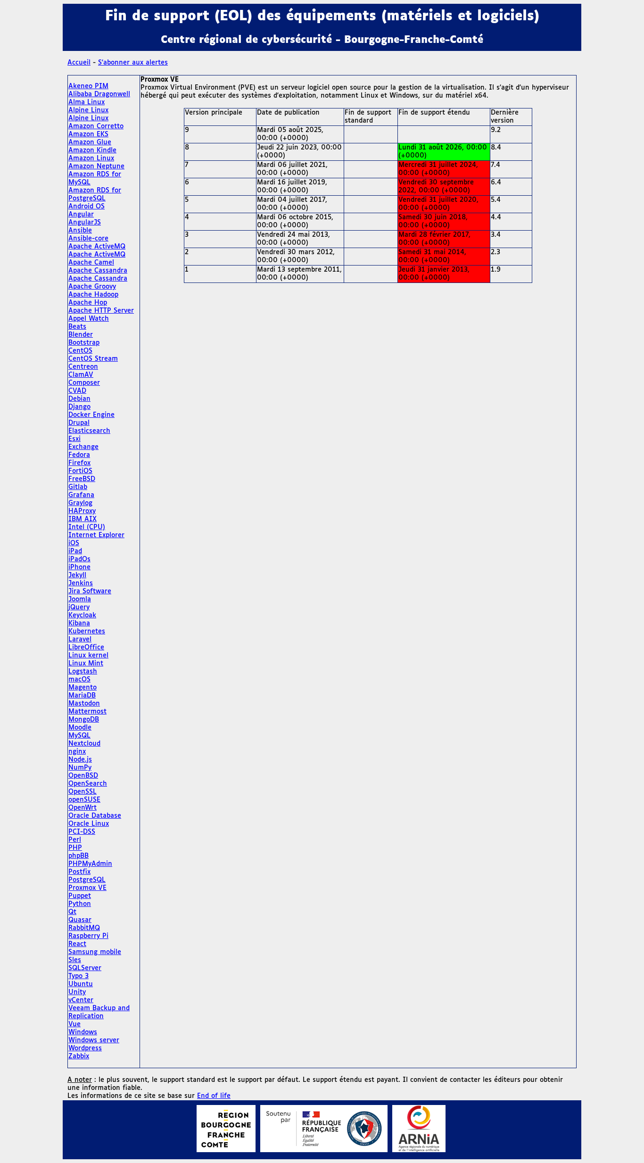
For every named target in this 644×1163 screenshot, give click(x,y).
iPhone (79, 567)
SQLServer (84, 968)
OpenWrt (82, 808)
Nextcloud (84, 743)
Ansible (80, 230)
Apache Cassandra (97, 270)
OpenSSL (82, 792)
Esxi (74, 439)
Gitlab (77, 487)
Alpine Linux (88, 110)
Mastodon (84, 703)
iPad (75, 551)
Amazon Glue (89, 142)
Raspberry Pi (88, 936)
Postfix (79, 872)
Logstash (82, 671)
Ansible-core (88, 238)
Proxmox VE (87, 888)
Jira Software (89, 591)
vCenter (80, 1000)
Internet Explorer (96, 535)
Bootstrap (83, 343)
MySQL (79, 735)
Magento (82, 687)
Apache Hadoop (93, 294)
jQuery (79, 607)
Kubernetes (86, 631)
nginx (77, 751)
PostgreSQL (87, 880)
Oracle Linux (88, 824)
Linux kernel (88, 655)
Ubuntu (80, 984)
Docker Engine (91, 415)
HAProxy (82, 511)
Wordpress (85, 1048)
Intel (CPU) (86, 527)
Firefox (79, 463)
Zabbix (78, 1056)
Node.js (80, 759)
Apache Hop (87, 302)
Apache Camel (91, 262)
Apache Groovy (92, 286)
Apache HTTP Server (101, 310)
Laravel (79, 639)
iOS (73, 543)
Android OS (86, 206)
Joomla (79, 599)
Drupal (79, 423)
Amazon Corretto (96, 126)
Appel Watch (88, 319)
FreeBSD (81, 479)
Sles (74, 960)
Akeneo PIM (88, 86)
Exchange (83, 447)
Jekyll (77, 575)
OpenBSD (83, 776)
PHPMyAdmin (90, 864)
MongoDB (83, 719)
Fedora (79, 455)
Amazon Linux (91, 158)
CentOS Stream (93, 359)
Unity (77, 992)
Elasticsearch (89, 431)
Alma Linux (86, 102)
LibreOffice (86, 647)
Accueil (79, 62)
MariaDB (82, 695)
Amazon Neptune (96, 166)
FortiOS (80, 471)
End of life (214, 1096)
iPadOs (79, 559)
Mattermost (87, 711)
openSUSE (84, 800)
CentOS (80, 351)
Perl (74, 840)
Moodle (79, 727)
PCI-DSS (81, 832)
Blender (80, 335)
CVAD (77, 391)
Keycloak (82, 615)
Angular (81, 214)
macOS (79, 679)
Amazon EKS (88, 134)
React (77, 944)
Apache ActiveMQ (96, 246)
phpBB (78, 856)
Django (79, 407)
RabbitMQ (84, 928)
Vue (74, 1024)
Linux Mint (85, 663)
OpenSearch (87, 784)
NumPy (79, 767)
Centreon (83, 367)
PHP (75, 848)
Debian (79, 399)
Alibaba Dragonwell (99, 94)
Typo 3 (78, 976)
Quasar (79, 920)
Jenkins (80, 583)
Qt (72, 912)
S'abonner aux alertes (133, 62)
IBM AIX (82, 519)
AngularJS (84, 222)
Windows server (93, 1040)
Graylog (80, 503)
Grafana (81, 495)
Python (79, 904)
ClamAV (80, 375)
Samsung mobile (94, 952)
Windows (82, 1032)
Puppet (79, 896)
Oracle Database (94, 816)
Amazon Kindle (92, 150)
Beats (77, 327)
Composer (84, 383)
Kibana (79, 623)
